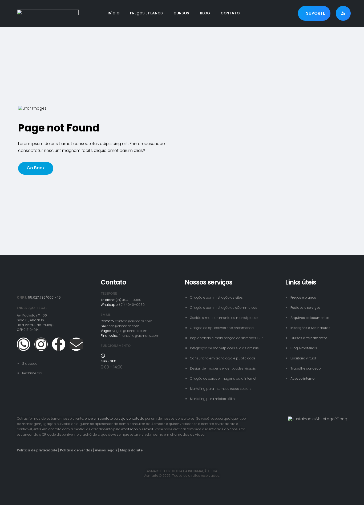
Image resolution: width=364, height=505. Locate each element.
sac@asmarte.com (124, 326)
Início (113, 13)
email (148, 429)
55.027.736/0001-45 (44, 297)
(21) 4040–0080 (128, 300)
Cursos (181, 13)
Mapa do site (131, 450)
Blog (205, 13)
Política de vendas (76, 450)
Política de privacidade (37, 450)
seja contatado (131, 418)
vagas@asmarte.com (129, 330)
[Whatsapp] (23, 344)
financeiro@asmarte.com (139, 335)
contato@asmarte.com (133, 321)
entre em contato (99, 418)
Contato (230, 13)
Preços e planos (146, 13)
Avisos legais (106, 450)
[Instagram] (41, 344)
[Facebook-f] (58, 344)
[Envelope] (76, 344)
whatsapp (129, 429)
